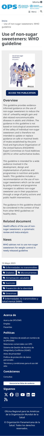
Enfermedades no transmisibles (21, 267)
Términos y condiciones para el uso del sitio (21, 364)
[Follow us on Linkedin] (28, 395)
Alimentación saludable (17, 277)
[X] (6, 395)
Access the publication (22, 92)
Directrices (11, 293)
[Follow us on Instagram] (17, 395)
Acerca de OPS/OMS (12, 320)
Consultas (8, 376)
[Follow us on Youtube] (23, 395)
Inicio (4, 20)
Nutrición (10, 283)
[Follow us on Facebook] (11, 395)
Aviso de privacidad (12, 353)
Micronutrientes (29, 272)
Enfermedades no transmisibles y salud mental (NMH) (20, 300)
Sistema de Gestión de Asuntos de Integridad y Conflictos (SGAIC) (19, 348)
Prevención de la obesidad (19, 288)
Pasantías (8, 327)
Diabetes (10, 272)
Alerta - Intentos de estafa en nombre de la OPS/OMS (22, 339)
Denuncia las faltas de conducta (22, 383)
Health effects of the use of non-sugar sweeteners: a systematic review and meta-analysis (19, 229)
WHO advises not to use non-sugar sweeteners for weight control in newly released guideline (20, 247)
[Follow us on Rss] (6, 400)
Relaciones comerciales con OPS (18, 344)
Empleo (7, 323)
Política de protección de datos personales (17, 358)
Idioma (36, 2)
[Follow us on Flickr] (33, 395)
